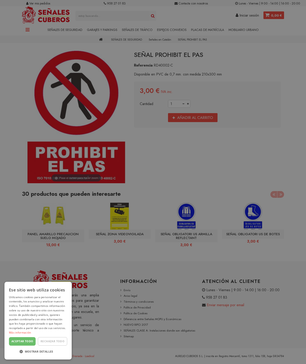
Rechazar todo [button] (53, 341)
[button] (38, 352)
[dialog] (38, 321)
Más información (20, 332)
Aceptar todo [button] (22, 341)
